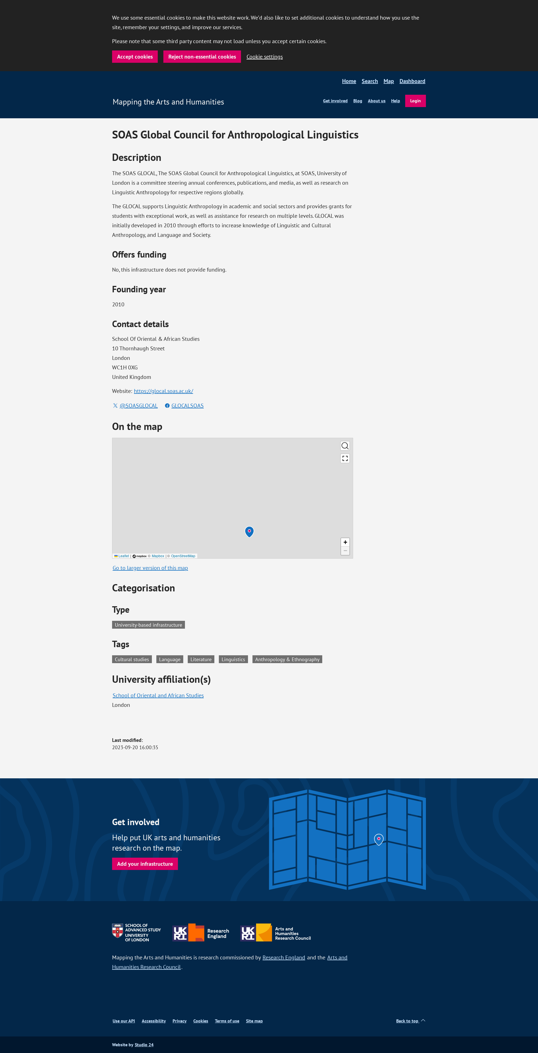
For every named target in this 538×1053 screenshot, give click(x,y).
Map (389, 81)
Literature (202, 659)
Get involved (335, 101)
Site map (254, 1021)
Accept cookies (135, 56)
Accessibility (154, 1021)
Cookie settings (265, 56)
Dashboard (412, 81)
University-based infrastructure (148, 624)
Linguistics (235, 659)
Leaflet (123, 555)
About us (377, 101)
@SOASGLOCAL (139, 405)
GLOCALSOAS (187, 405)
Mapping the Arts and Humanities (168, 102)
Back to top (407, 1021)
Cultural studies (133, 659)
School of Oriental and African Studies (158, 695)
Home (349, 81)
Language (171, 659)
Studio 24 (144, 1045)
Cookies (200, 1021)
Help (395, 101)
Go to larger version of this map (150, 567)
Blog (357, 101)
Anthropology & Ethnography (288, 659)
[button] (249, 532)
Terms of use (227, 1021)
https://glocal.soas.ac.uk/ (163, 390)
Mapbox (158, 555)
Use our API (124, 1021)
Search (370, 81)
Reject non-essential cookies (202, 56)
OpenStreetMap (183, 555)
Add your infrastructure (145, 863)
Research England (284, 957)
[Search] (345, 446)
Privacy (180, 1021)
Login (415, 101)
